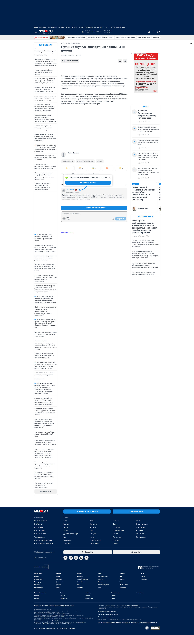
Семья (115, 543)
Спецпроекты (141, 537)
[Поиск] (148, 32)
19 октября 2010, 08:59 (67, 55)
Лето (91, 530)
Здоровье (66, 543)
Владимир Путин (68, 161)
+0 (119, 203)
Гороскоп (89, 27)
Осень (115, 524)
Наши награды (39, 530)
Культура (93, 527)
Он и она (116, 521)
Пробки (97, 32)
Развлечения (117, 537)
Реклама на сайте (40, 521)
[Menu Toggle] (35, 32)
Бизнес (66, 524)
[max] (81, 558)
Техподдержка (39, 537)
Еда (64, 537)
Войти (68, 219)
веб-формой (67, 623)
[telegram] (65, 558)
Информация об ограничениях (107, 611)
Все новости (45, 45)
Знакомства (52, 27)
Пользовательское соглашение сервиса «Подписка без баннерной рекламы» (120, 620)
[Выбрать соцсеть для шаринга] (125, 61)
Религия (116, 540)
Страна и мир (140, 527)
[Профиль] (158, 32)
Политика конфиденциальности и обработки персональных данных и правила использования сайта (127, 622)
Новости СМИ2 (67, 233)
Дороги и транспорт (70, 534)
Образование (94, 543)
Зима (92, 521)
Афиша (81, 27)
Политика (116, 527)
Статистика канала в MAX (43, 543)
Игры (113, 27)
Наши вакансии (40, 534)
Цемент (99, 161)
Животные (67, 540)
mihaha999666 (70, 190)
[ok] (76, 558)
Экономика (140, 534)
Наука (92, 537)
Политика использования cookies (108, 614)
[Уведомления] (153, 32)
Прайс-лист (38, 524)
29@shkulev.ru (56, 621)
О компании (38, 527)
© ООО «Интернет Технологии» (66, 628)
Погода (61, 27)
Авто (65, 521)
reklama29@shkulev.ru (132, 605)
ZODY (107, 27)
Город (65, 530)
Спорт (138, 521)
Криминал (93, 524)
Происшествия (118, 530)
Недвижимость (40, 27)
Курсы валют (99, 27)
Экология (139, 530)
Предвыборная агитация (43, 540)
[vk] (71, 558)
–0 (125, 203)
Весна (65, 527)
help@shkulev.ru (47, 623)
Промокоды (120, 27)
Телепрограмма (71, 27)
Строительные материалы (85, 161)
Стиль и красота (142, 524)
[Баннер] (57, 37)
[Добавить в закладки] (120, 61)
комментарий (71, 61)
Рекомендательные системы (106, 617)
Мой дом (93, 534)
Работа (115, 534)
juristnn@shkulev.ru (80, 622)
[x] (86, 558)
